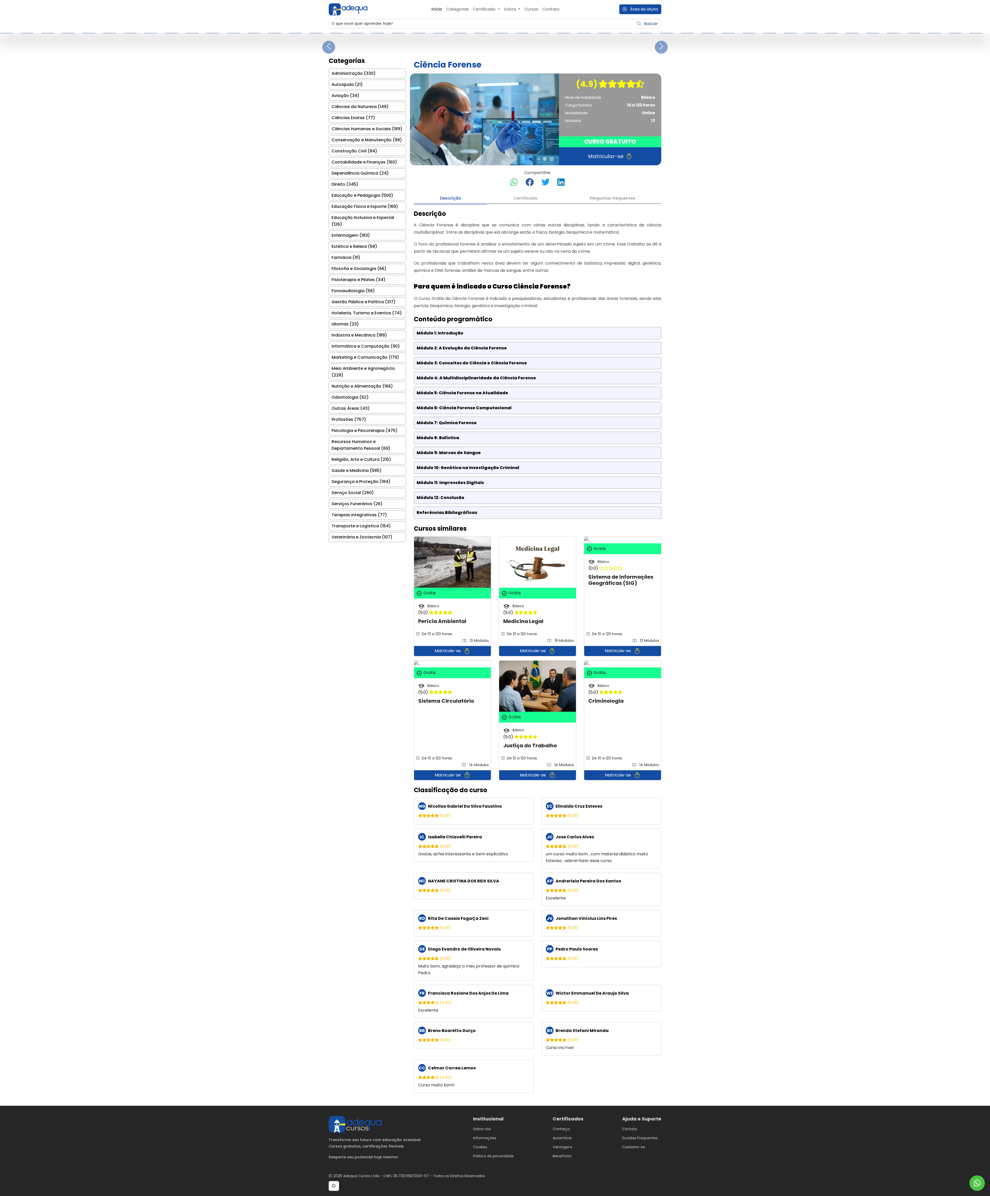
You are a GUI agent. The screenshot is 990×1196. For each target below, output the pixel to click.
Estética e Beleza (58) (354, 246)
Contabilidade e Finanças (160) (364, 162)
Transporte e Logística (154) (361, 526)
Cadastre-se (633, 1147)
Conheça (561, 1129)
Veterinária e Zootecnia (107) (362, 537)
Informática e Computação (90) (366, 346)
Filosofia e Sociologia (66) (359, 269)
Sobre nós (482, 1129)
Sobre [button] (510, 9)
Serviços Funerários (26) (357, 504)
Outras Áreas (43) (351, 408)
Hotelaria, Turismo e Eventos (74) (367, 313)
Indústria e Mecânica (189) (359, 335)
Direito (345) (345, 184)
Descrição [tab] (450, 198)
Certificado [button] (485, 9)
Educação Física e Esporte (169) (365, 206)
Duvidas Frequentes (640, 1138)
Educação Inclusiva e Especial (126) (363, 221)
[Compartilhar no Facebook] (529, 182)
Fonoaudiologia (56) (353, 291)
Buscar (650, 24)
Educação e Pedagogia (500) (362, 195)
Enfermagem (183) (351, 235)
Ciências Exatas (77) (353, 118)
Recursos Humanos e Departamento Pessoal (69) (361, 445)
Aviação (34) (345, 96)
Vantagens (562, 1147)
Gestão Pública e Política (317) (363, 302)
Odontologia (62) (350, 397)
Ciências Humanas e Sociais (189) (367, 129)
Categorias (457, 9)
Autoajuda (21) (347, 84)
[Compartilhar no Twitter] (545, 182)
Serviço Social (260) (353, 493)
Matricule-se (448, 651)
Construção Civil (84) (354, 151)
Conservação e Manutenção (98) (367, 140)
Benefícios (562, 1156)
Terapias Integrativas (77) (359, 515)
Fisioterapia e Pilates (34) (358, 280)
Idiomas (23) (345, 324)
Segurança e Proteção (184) (361, 482)
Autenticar (562, 1138)
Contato (550, 9)
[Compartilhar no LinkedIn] (561, 182)
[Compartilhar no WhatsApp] (514, 182)
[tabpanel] (537, 651)
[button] (334, 1186)
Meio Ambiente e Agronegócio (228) (363, 371)
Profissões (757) (349, 419)
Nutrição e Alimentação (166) (362, 386)
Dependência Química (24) (360, 173)
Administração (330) (354, 73)
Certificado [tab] (526, 198)
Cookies (480, 1147)
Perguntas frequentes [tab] (612, 198)
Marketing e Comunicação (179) (365, 357)
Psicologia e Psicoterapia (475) (365, 430)
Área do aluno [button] (643, 9)
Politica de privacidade (493, 1156)
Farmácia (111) (346, 257)
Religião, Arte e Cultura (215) (361, 459)
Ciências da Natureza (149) (360, 107)
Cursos (531, 9)
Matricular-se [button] (606, 156)
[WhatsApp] (977, 1183)
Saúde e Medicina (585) (357, 470)
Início (436, 9)
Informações (484, 1138)
